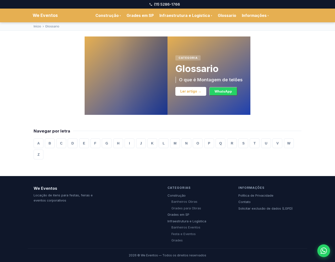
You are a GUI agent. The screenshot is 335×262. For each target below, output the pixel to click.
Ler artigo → (190, 91)
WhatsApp (223, 91)
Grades (177, 240)
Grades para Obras (186, 208)
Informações (255, 15)
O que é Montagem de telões (211, 79)
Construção (108, 15)
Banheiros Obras (184, 201)
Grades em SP (140, 15)
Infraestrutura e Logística (185, 15)
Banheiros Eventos (185, 227)
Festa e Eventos (183, 234)
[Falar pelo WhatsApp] (323, 250)
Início (37, 26)
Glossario (227, 15)
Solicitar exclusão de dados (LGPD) (265, 208)
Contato (244, 202)
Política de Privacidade (255, 195)
